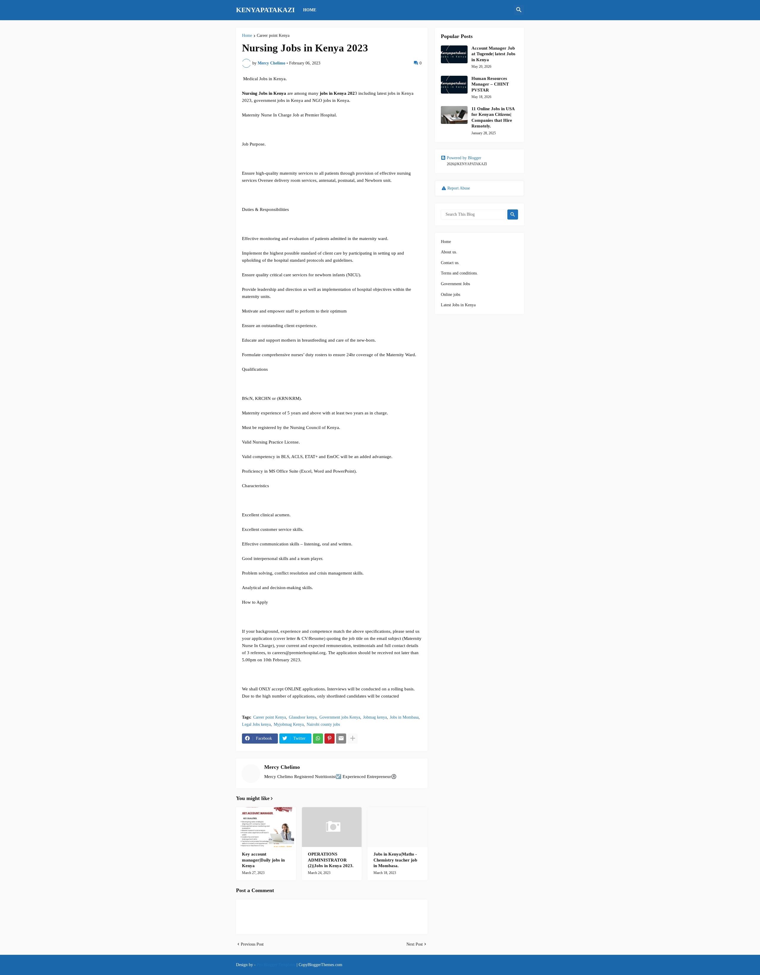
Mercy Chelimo (282, 767)
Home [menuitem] (309, 10)
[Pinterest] (329, 738)
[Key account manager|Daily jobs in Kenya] (266, 827)
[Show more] (353, 738)
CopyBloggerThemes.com (320, 965)
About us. (449, 252)
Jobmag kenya (375, 717)
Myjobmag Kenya (289, 724)
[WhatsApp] (318, 738)
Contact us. (450, 263)
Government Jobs (455, 284)
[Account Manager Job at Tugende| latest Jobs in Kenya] (454, 54)
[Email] (341, 738)
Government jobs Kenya (339, 717)
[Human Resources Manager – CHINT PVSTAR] (454, 85)
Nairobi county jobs (323, 724)
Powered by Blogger (464, 158)
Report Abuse (458, 188)
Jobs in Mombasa (404, 717)
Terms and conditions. (459, 273)
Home (247, 36)
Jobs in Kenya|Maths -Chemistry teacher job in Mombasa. (395, 860)
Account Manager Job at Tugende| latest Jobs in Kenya (493, 54)
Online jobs (450, 294)
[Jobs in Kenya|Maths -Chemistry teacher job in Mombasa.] (398, 827)
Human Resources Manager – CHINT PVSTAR (490, 84)
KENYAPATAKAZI (265, 10)
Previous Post (252, 944)
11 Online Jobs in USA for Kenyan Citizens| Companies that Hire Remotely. (492, 117)
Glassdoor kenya (302, 717)
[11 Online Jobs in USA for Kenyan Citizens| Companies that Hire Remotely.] (454, 115)
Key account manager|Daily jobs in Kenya (263, 860)
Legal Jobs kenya (256, 724)
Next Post (414, 944)
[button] (519, 10)
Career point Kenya (273, 36)
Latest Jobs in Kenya (458, 305)
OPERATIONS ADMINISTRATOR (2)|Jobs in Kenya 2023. (331, 860)
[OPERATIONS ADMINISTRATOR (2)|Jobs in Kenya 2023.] (332, 827)
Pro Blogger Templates (276, 965)
